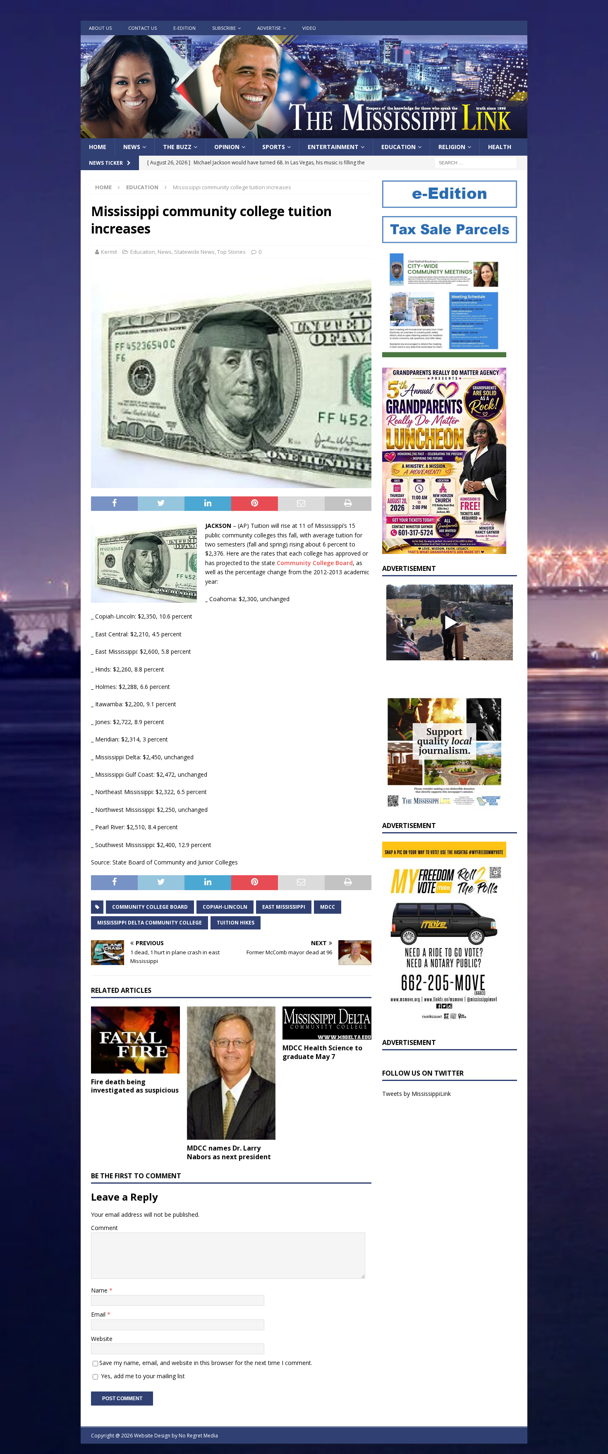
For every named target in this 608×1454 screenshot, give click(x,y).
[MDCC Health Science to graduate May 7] (326, 1023)
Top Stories (231, 251)
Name (100, 1290)
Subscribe (224, 28)
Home (97, 147)
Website (102, 1339)
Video (309, 28)
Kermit (109, 251)
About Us (100, 28)
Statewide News (194, 251)
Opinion (226, 147)
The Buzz (177, 147)
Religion (451, 147)
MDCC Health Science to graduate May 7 (322, 1052)
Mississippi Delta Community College (149, 922)
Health (499, 147)
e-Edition (184, 28)
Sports (273, 147)
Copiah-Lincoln (225, 906)
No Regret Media (198, 1435)
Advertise (269, 28)
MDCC (327, 906)
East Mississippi (283, 906)
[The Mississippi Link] (304, 133)
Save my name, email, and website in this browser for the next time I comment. (205, 1363)
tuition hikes (235, 922)
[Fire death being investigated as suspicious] (135, 1039)
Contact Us (142, 28)
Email (99, 1314)
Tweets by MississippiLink (416, 1094)
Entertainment (333, 147)
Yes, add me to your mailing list (142, 1376)
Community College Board (315, 563)
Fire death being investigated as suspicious (135, 1086)
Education (398, 147)
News (131, 147)
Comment (104, 1228)
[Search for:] (475, 162)
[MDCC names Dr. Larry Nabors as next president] (231, 1073)
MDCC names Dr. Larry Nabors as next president (229, 1152)
